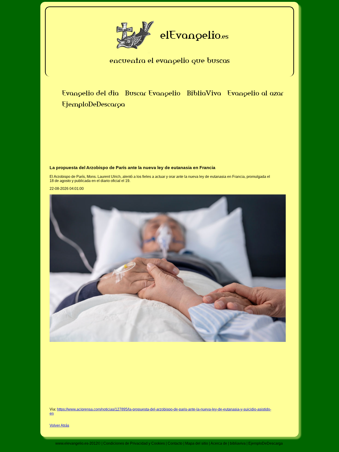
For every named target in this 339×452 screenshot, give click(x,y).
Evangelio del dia (90, 93)
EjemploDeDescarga (93, 104)
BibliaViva (204, 93)
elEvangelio (190, 34)
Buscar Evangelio (152, 93)
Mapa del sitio (196, 443)
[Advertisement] (169, 142)
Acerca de (219, 443)
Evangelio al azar (255, 93)
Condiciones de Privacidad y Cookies (134, 443)
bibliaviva (238, 443)
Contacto (175, 443)
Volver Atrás (59, 425)
